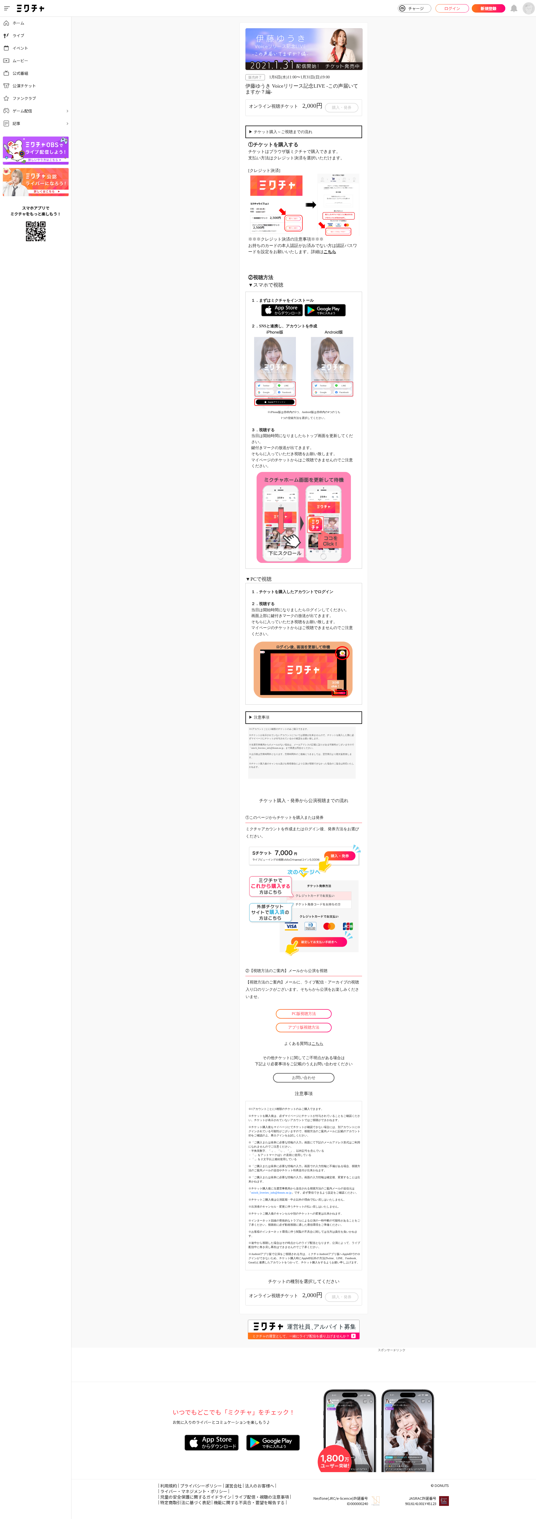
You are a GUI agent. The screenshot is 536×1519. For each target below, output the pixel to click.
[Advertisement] (303, 1365)
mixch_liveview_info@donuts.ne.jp (271, 1192)
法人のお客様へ (259, 1486)
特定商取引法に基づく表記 (185, 1502)
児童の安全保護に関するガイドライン (195, 1497)
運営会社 (233, 1486)
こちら (317, 1044)
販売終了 (255, 77)
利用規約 (168, 1486)
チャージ (416, 8)
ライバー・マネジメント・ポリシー (193, 1491)
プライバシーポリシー (201, 1486)
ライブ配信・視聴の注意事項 (261, 1497)
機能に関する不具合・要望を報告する (249, 1502)
